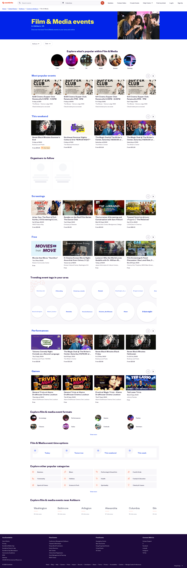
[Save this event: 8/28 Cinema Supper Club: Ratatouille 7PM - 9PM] (85, 92)
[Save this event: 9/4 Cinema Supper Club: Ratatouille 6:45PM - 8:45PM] (117, 92)
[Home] (7, 2)
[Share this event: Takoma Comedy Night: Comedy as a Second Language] (58, 347)
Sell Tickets (52, 550)
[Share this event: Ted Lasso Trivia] (153, 387)
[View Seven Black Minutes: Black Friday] (109, 342)
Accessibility (113, 564)
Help (57, 564)
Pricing (4, 543)
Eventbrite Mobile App (8, 546)
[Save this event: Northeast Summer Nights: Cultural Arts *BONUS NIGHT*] (85, 133)
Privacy (106, 564)
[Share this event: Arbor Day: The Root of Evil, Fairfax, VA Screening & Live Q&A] (58, 212)
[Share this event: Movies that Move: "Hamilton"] (58, 253)
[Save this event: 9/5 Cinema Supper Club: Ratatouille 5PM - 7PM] (148, 92)
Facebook (145, 546)
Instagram (145, 550)
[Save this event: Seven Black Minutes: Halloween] (148, 347)
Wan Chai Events (100, 543)
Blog (52, 564)
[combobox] (82, 3)
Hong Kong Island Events (102, 546)
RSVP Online (52, 557)
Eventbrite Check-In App (9, 548)
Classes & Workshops (55, 543)
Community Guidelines (8, 553)
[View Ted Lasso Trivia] (141, 382)
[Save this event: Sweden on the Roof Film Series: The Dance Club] (85, 212)
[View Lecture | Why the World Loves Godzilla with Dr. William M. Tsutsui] (109, 248)
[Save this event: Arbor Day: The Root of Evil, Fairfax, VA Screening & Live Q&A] (54, 212)
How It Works (6, 541)
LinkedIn (145, 548)
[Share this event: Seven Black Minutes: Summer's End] (58, 133)
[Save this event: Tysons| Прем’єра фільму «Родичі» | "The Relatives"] (148, 212)
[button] (148, 3)
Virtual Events (99, 548)
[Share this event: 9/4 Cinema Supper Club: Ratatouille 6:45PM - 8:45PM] (121, 92)
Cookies (121, 564)
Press (68, 564)
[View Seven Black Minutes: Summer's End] (46, 127)
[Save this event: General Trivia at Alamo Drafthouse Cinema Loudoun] (54, 387)
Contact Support (147, 541)
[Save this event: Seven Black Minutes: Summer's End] (54, 133)
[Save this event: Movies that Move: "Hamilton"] (54, 253)
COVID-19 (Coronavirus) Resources (12, 560)
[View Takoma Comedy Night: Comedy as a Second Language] (46, 342)
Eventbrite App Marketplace (10, 550)
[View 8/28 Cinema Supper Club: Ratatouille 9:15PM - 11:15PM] (46, 87)
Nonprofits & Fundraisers (56, 546)
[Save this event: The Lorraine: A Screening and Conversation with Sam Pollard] (117, 212)
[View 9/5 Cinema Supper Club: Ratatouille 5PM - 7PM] (141, 87)
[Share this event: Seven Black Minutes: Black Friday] (121, 347)
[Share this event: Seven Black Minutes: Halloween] (153, 347)
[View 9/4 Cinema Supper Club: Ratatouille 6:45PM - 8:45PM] (109, 87)
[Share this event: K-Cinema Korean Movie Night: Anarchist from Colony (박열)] (90, 253)
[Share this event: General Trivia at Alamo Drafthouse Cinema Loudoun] (58, 387)
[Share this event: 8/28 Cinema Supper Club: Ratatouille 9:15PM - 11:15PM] (58, 92)
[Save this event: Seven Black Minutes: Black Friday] (117, 347)
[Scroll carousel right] (153, 76)
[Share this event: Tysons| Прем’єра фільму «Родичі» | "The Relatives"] (153, 212)
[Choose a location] (63, 3)
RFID (3, 555)
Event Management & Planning (57, 555)
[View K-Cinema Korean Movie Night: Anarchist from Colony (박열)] (78, 248)
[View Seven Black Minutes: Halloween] (141, 342)
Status (94, 564)
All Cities (98, 550)
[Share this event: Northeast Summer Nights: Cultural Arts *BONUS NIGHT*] (90, 133)
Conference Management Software (58, 541)
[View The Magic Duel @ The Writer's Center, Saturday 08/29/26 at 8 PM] (109, 127)
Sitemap (4, 557)
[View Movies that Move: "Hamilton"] (46, 248)
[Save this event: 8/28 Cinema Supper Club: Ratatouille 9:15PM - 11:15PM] (54, 92)
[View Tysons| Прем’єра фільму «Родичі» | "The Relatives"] (141, 207)
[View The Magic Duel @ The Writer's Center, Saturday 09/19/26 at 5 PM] (78, 342)
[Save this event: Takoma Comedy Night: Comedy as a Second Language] (54, 347)
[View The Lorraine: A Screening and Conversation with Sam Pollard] (109, 207)
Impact (74, 564)
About (47, 564)
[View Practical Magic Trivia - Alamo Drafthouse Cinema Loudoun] (109, 382)
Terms (100, 564)
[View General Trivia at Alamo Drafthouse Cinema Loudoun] (46, 382)
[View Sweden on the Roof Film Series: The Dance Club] (78, 207)
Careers (62, 564)
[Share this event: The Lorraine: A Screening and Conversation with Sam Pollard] (121, 212)
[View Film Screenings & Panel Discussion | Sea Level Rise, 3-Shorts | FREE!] (141, 248)
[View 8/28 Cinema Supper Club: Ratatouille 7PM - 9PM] (78, 87)
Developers (87, 564)
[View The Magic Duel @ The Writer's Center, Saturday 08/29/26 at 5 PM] (141, 127)
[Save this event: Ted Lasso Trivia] (148, 387)
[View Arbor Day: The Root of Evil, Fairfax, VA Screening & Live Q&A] (46, 207)
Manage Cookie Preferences (133, 564)
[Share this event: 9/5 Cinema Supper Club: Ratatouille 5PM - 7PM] (153, 92)
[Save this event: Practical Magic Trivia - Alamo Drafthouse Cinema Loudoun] (117, 387)
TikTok (144, 553)
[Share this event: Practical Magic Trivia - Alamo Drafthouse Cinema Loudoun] (121, 387)
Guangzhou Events (101, 541)
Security (80, 564)
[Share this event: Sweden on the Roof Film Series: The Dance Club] (90, 212)
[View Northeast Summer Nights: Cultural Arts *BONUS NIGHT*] (78, 127)
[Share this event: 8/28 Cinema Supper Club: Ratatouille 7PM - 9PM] (90, 92)
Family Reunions (53, 548)
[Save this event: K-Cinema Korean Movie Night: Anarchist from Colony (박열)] (85, 253)
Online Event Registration (56, 553)
